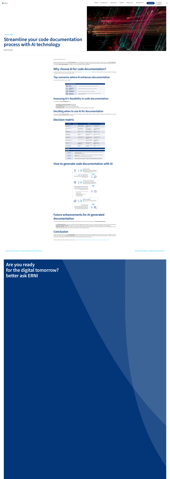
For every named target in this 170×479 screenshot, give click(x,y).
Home (96, 3)
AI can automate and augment (87, 71)
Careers (122, 3)
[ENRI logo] (5, 3)
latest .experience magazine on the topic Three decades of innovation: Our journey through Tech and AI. (92, 239)
